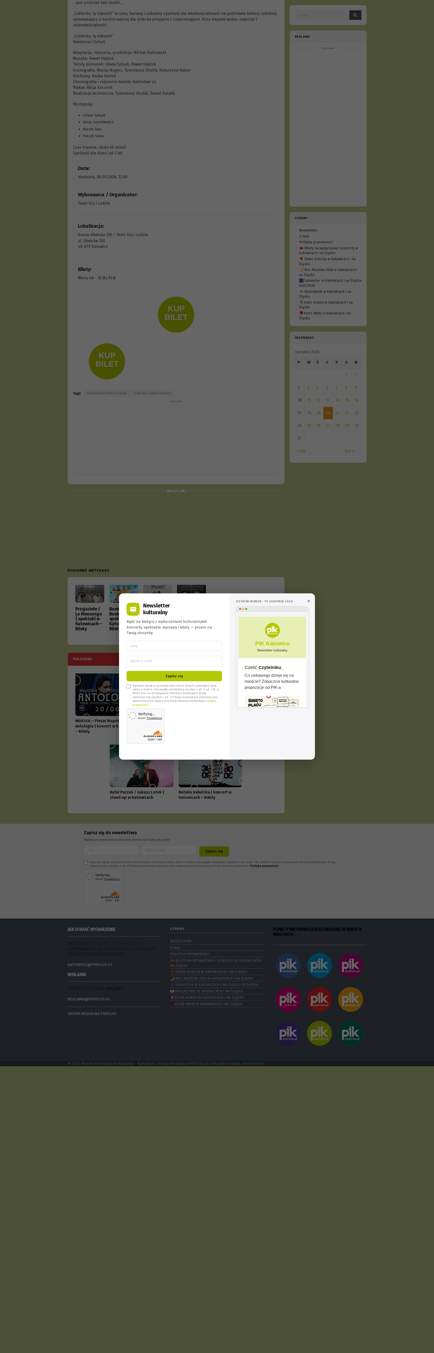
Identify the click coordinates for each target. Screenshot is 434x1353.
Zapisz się (174, 676)
